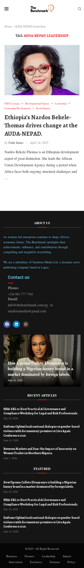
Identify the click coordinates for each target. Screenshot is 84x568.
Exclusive (36, 562)
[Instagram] (25, 324)
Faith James (16, 142)
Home (8, 26)
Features (55, 562)
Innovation (15, 562)
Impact (67, 556)
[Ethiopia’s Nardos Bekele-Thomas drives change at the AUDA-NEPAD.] (42, 70)
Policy (71, 562)
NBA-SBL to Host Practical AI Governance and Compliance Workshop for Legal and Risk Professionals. (40, 411)
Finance (29, 556)
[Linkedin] (16, 324)
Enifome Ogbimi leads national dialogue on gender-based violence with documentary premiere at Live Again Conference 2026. (41, 430)
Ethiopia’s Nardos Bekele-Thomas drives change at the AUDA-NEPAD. (41, 125)
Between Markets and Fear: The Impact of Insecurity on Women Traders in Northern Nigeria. (39, 451)
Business (11, 556)
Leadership (48, 556)
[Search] (79, 9)
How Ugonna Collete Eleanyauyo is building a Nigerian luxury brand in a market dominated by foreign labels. (40, 368)
